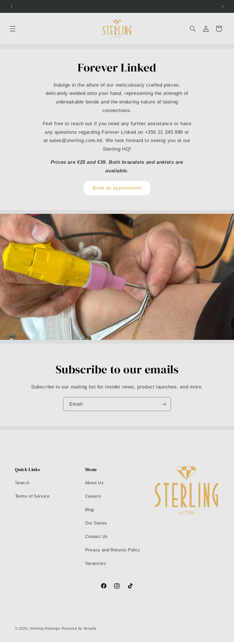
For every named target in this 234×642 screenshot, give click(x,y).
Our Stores (96, 523)
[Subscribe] (164, 404)
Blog (89, 509)
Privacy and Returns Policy (112, 550)
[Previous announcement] (11, 6)
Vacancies (95, 563)
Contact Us (96, 536)
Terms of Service (32, 496)
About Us (94, 482)
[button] (12, 28)
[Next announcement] (222, 6)
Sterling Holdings (45, 628)
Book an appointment (117, 188)
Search (22, 482)
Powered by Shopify (79, 628)
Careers (93, 496)
